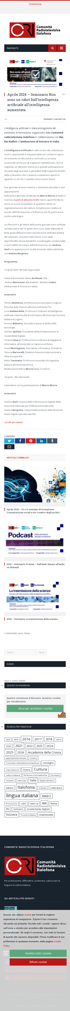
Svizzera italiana (28, 815)
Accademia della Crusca (44, 752)
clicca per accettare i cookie (35, 708)
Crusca (26, 769)
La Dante (43, 788)
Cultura (40, 769)
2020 (8, 746)
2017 (38, 739)
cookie (27, 914)
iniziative (10, 780)
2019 (59, 739)
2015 (16, 739)
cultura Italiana (13, 775)
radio (23, 803)
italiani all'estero (47, 780)
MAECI (46, 796)
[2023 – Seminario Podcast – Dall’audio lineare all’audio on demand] (35, 540)
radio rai (34, 803)
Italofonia (26, 787)
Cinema (33, 758)
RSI (8, 809)
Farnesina (55, 775)
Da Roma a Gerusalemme (35, 775)
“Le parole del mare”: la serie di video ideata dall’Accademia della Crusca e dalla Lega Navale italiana (35, 7)
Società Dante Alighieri (38, 809)
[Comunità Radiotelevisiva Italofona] (35, 29)
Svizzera (11, 815)
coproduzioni (12, 770)
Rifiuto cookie (38, 962)
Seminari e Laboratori (54, 119)
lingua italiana (22, 795)
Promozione (11, 804)
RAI (44, 803)
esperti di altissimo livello (26, 199)
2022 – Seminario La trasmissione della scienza (32, 618)
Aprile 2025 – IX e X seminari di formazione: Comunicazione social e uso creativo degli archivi (33, 511)
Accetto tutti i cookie (38, 953)
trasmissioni (46, 814)
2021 (19, 745)
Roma (53, 803)
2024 (49, 746)
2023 (39, 746)
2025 (10, 752)
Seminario (18, 809)
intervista (22, 780)
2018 (49, 739)
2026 (20, 752)
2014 (8, 739)
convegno (48, 762)
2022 (30, 746)
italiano (10, 787)
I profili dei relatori (13, 422)
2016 (26, 739)
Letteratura (56, 787)
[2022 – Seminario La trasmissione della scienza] (35, 595)
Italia (33, 780)
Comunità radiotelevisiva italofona (22, 763)
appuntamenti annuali (16, 758)
